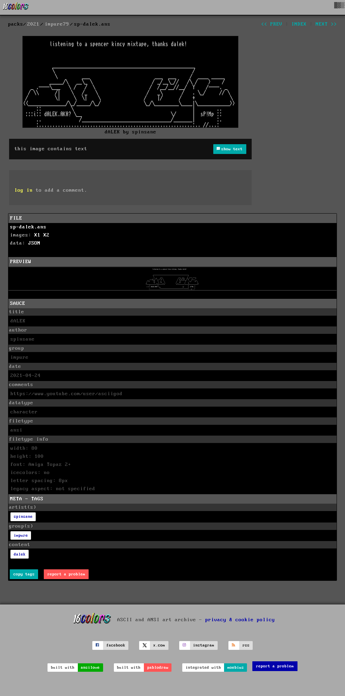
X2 (46, 235)
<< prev (271, 24)
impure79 (57, 24)
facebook (115, 645)
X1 (37, 235)
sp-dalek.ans (28, 227)
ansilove (90, 667)
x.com (159, 645)
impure (21, 535)
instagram (203, 645)
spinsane (23, 516)
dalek (20, 554)
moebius (235, 667)
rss (246, 645)
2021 (33, 24)
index (299, 24)
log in (23, 190)
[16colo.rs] (16, 7)
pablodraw (157, 667)
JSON (34, 243)
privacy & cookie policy (240, 619)
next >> (326, 24)
